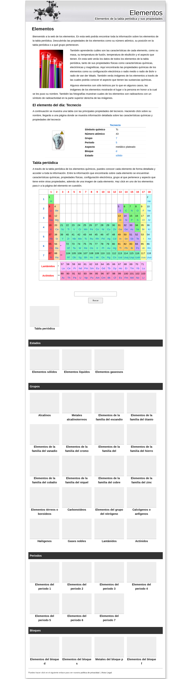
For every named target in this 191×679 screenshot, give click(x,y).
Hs (91, 257)
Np (86, 277)
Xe (149, 238)
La (63, 268)
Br (143, 229)
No (137, 277)
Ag (108, 238)
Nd (80, 268)
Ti (68, 229)
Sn (126, 238)
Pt (103, 248)
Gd (103, 268)
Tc (85, 238)
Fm (126, 277)
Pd (103, 238)
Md (132, 277)
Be (56, 210)
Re (85, 248)
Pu (91, 277)
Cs (51, 248)
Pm (86, 268)
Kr (149, 229)
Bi (132, 248)
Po (137, 248)
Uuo (149, 257)
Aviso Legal (107, 672)
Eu (97, 268)
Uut (120, 257)
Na (51, 220)
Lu (143, 268)
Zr (68, 238)
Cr (80, 229)
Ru (91, 238)
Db (74, 257)
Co (97, 229)
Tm (132, 268)
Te (137, 238)
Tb (109, 268)
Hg (114, 248)
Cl (143, 220)
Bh (85, 257)
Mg (57, 220)
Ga (120, 229)
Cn (114, 257)
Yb (137, 268)
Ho (120, 268)
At (143, 248)
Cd (114, 238)
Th (68, 277)
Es (120, 277)
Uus (143, 257)
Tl (120, 248)
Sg (80, 257)
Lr (143, 277)
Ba (56, 248)
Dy (114, 268)
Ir (97, 248)
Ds (103, 257)
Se (137, 229)
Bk (109, 277)
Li (51, 210)
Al (120, 220)
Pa (74, 277)
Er (126, 268)
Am (97, 277)
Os (91, 248)
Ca (56, 229)
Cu (108, 229)
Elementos (146, 13)
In (120, 238)
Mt (97, 257)
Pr (74, 268)
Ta (74, 248)
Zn (114, 229)
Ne (149, 210)
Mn (85, 229)
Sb (131, 238)
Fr (51, 257)
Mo (80, 238)
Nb (74, 238)
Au (108, 248)
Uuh (137, 257)
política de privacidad (90, 672)
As (131, 229)
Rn (149, 248)
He (149, 201)
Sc (62, 229)
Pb (126, 248)
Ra (56, 257)
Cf (115, 277)
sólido (119, 155)
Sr (57, 238)
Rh (97, 238)
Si (126, 220)
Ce (68, 268)
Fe (91, 229)
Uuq (126, 257)
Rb (51, 238)
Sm (92, 268)
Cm (103, 277)
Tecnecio (115, 125)
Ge (126, 229)
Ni (103, 229)
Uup (131, 257)
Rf (68, 257)
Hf (68, 248)
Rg (108, 257)
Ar (149, 220)
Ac (63, 277)
